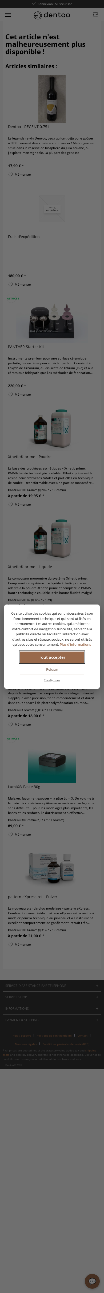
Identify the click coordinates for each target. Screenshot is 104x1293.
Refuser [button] (52, 669)
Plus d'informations (76, 644)
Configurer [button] (52, 680)
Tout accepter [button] (52, 657)
